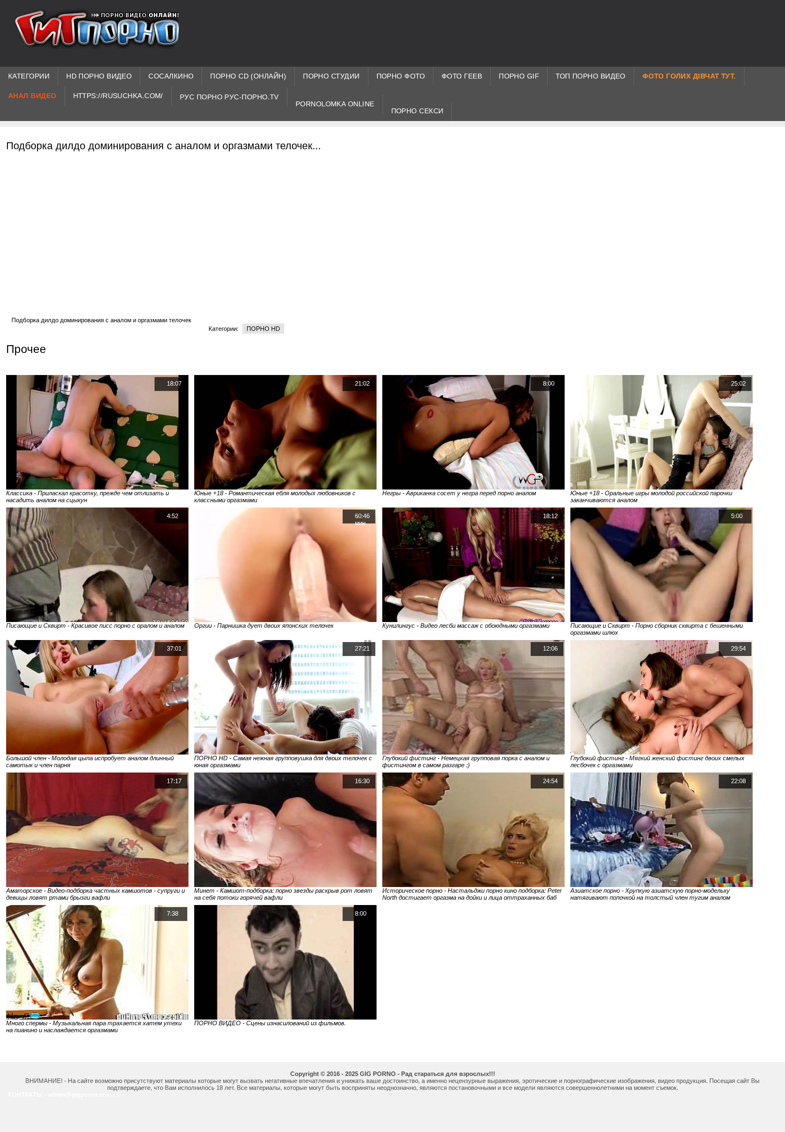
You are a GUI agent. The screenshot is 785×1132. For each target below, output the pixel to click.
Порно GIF (519, 76)
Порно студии (331, 76)
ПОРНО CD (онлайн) (248, 76)
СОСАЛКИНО (170, 76)
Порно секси (417, 111)
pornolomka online (335, 104)
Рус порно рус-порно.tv (229, 97)
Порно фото (401, 76)
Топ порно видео (591, 76)
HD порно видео (99, 76)
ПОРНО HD (263, 328)
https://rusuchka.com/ (118, 96)
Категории (28, 76)
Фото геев (462, 76)
